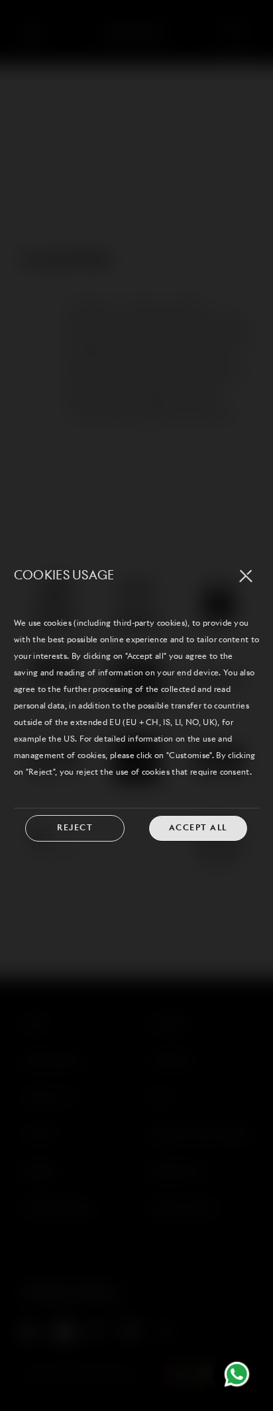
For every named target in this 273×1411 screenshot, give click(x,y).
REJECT (75, 828)
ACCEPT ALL (198, 828)
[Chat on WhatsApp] (236, 1374)
